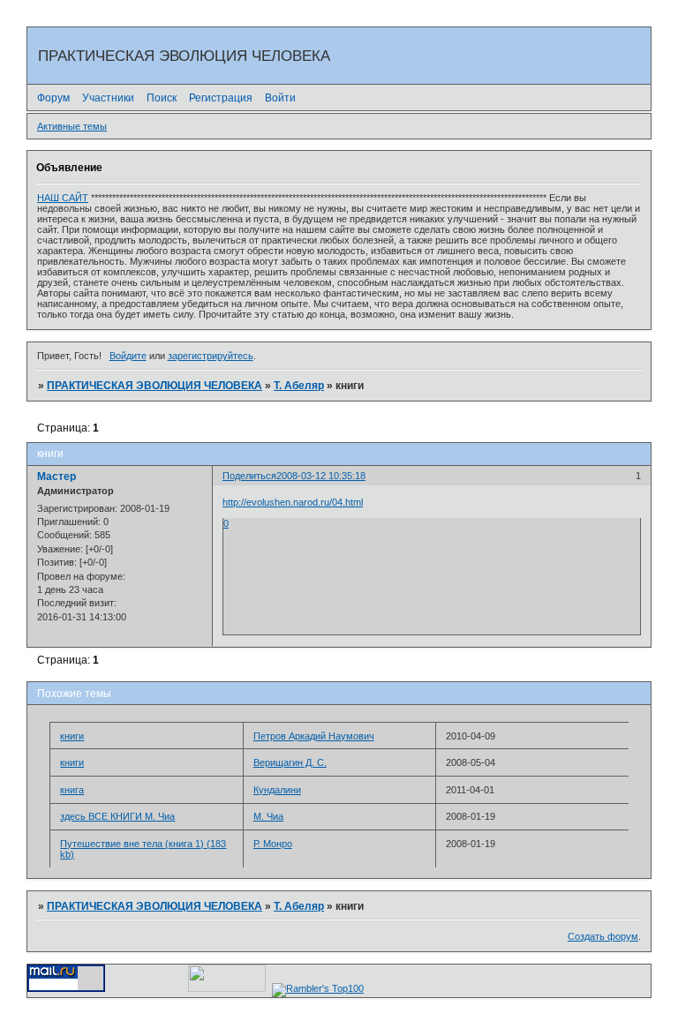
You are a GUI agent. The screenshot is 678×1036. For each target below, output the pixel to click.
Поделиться (249, 475)
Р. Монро (272, 843)
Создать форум (603, 936)
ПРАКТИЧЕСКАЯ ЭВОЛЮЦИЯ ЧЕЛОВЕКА (154, 385)
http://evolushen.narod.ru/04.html (292, 502)
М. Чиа (268, 816)
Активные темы (72, 126)
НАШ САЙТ (62, 197)
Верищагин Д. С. (290, 762)
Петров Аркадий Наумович (313, 736)
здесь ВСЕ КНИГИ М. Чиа (117, 816)
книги (72, 736)
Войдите (128, 355)
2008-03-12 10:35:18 (320, 475)
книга (72, 790)
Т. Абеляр (299, 385)
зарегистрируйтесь (210, 355)
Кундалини (277, 790)
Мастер (56, 476)
